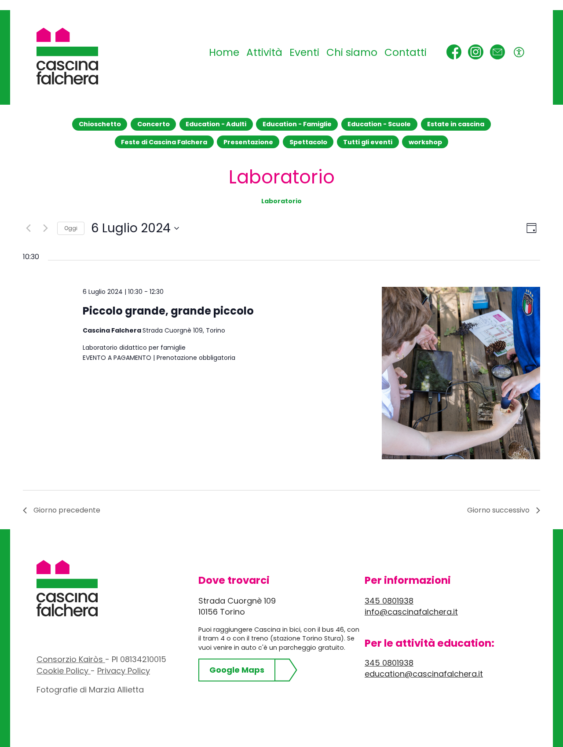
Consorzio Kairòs (71, 659)
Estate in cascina (455, 124)
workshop (425, 142)
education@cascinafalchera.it (424, 673)
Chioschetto (100, 124)
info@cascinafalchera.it (411, 611)
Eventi (304, 52)
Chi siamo (351, 52)
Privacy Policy (123, 670)
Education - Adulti (216, 124)
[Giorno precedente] (28, 228)
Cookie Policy (64, 670)
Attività (264, 52)
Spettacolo (308, 142)
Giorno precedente (66, 510)
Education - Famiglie (297, 124)
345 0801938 (389, 600)
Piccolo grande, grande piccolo (168, 311)
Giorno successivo (498, 510)
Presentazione (248, 142)
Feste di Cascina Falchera (164, 142)
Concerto (153, 124)
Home (224, 52)
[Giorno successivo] (45, 228)
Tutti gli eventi (367, 142)
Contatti (405, 52)
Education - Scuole (379, 124)
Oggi (70, 228)
